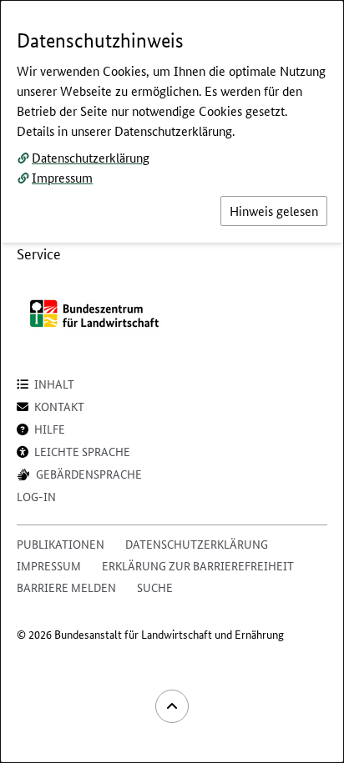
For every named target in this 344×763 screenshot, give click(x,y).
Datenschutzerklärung (90, 157)
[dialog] (172, 381)
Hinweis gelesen (274, 210)
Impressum (62, 177)
